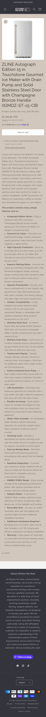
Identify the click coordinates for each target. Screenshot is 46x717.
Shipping (5, 120)
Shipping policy (33, 704)
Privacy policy (20, 704)
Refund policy (33, 707)
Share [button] (7, 553)
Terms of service (24, 711)
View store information (15, 148)
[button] (5, 9)
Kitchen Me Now (21, 700)
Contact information (17, 707)
